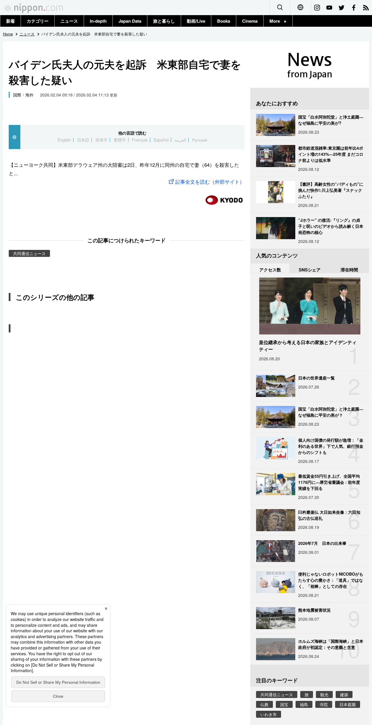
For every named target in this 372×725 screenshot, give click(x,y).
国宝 (284, 704)
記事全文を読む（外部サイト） (209, 181)
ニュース (69, 21)
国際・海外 (23, 95)
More (276, 21)
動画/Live (196, 21)
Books (223, 21)
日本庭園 (347, 704)
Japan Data (130, 21)
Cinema (249, 21)
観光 (324, 694)
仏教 (264, 704)
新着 (10, 21)
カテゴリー (38, 21)
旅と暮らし (164, 21)
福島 (304, 704)
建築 (344, 694)
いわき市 (268, 714)
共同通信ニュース (29, 253)
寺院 (324, 704)
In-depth (98, 21)
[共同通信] (224, 197)
